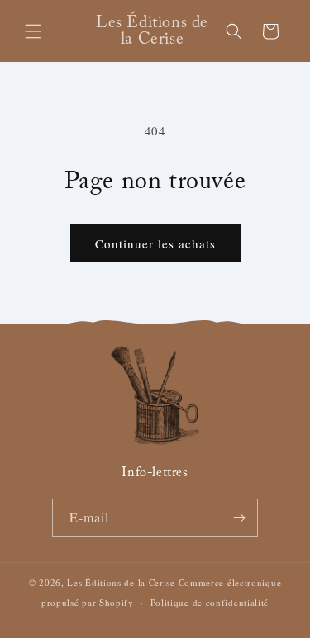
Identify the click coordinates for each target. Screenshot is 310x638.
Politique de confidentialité (209, 602)
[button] (33, 31)
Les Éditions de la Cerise (121, 582)
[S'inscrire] (239, 518)
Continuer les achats (155, 243)
